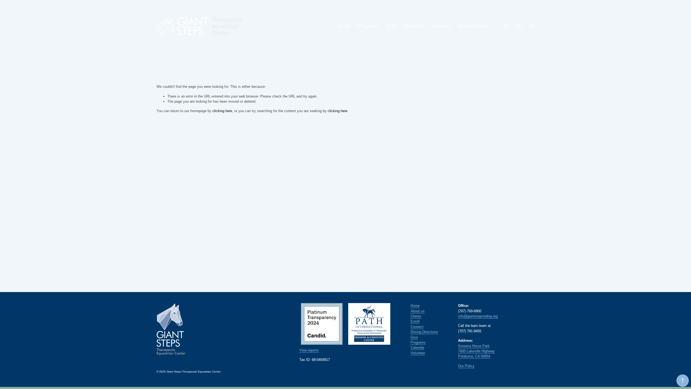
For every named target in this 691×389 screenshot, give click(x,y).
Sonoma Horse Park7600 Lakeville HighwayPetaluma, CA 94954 (476, 351)
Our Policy (466, 366)
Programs (367, 26)
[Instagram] (518, 26)
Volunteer (414, 26)
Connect (441, 26)
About (343, 26)
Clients (416, 316)
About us (418, 311)
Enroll (415, 321)
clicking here (222, 111)
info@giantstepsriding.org (478, 316)
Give (391, 26)
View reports (309, 350)
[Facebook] (506, 26)
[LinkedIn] (531, 26)
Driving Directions (424, 332)
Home (415, 306)
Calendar (417, 348)
